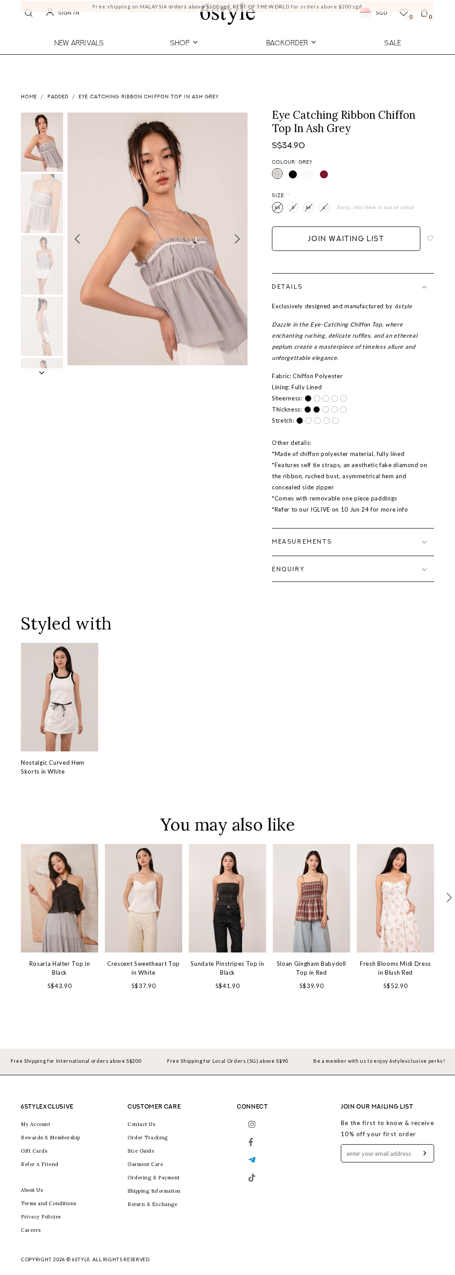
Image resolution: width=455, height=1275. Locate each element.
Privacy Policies (41, 1217)
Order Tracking (148, 1137)
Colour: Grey (292, 162)
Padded (58, 97)
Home (29, 97)
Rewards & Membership (50, 1137)
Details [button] (287, 287)
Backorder (287, 42)
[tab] (353, 287)
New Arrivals (79, 42)
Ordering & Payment (154, 1177)
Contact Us (142, 1124)
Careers (31, 1230)
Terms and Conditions (48, 1203)
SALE (392, 42)
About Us (32, 1190)
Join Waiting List (346, 239)
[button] (42, 372)
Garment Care (146, 1164)
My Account (36, 1124)
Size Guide (141, 1151)
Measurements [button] (302, 542)
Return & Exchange (152, 1204)
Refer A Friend (40, 1164)
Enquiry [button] (288, 570)
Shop (180, 42)
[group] (42, 142)
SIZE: (281, 196)
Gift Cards (34, 1151)
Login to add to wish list (430, 239)
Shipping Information (154, 1191)
